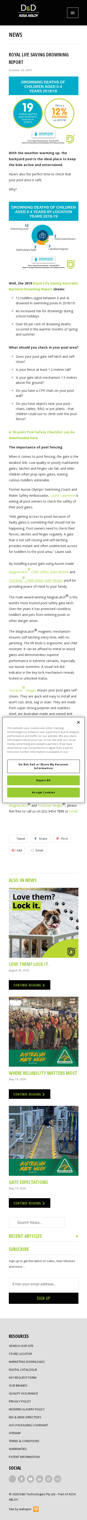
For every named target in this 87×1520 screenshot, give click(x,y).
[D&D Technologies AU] (28, 12)
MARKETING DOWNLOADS (27, 1362)
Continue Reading (27, 984)
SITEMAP (15, 1433)
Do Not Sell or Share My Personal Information (43, 766)
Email (39, 850)
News (15, 34)
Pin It (64, 838)
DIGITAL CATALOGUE (23, 1369)
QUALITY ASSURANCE (23, 1393)
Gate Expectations (28, 1182)
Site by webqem (20, 1509)
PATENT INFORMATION (24, 1457)
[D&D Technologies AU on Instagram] (48, 1479)
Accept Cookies (43, 792)
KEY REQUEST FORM (22, 1377)
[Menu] (72, 12)
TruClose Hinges (50, 805)
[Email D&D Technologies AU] (57, 1479)
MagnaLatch (18, 805)
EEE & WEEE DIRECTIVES (25, 1417)
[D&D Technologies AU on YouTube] (30, 1479)
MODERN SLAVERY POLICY (27, 1409)
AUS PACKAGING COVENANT (28, 1425)
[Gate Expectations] (43, 1141)
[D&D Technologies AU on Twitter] (12, 1479)
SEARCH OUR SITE (21, 1346)
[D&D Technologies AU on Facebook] (21, 1479)
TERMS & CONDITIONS (24, 1441)
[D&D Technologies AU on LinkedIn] (39, 1479)
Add (19, 850)
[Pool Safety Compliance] (43, 274)
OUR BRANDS (18, 1385)
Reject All (43, 780)
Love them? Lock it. (29, 964)
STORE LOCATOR (20, 1354)
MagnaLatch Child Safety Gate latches (39, 572)
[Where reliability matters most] (43, 1032)
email (73, 811)
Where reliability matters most (43, 1073)
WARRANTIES (18, 1449)
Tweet (20, 838)
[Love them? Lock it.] (43, 923)
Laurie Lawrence (62, 495)
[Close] (78, 722)
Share (43, 838)
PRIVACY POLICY (20, 1401)
